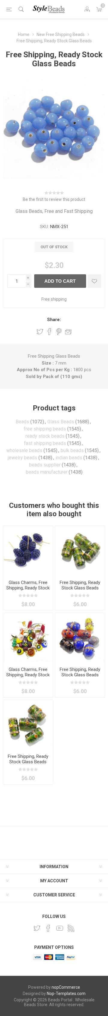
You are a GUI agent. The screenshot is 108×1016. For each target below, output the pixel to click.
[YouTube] (59, 928)
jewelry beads (22, 457)
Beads (22, 422)
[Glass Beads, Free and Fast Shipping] (80, 637)
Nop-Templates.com (66, 993)
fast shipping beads (45, 443)
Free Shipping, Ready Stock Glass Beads (80, 585)
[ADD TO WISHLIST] (94, 281)
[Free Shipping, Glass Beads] (80, 550)
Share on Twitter (40, 331)
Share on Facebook (49, 331)
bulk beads (72, 450)
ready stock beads (45, 436)
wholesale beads (24, 450)
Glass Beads (60, 422)
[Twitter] (37, 928)
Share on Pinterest (59, 331)
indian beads (69, 457)
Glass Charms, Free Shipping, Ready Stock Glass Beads (28, 588)
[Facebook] (48, 928)
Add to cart (60, 281)
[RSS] (71, 928)
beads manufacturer (47, 472)
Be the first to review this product (54, 199)
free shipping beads (45, 429)
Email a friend (68, 331)
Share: (54, 319)
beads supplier (45, 465)
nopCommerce (66, 987)
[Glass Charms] (28, 550)
